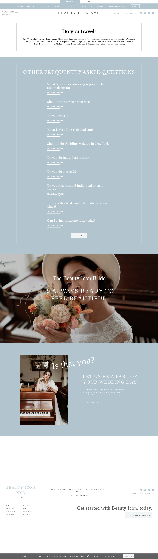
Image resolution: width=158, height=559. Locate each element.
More (79, 235)
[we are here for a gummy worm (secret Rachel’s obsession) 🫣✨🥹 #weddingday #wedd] (32, 539)
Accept (128, 556)
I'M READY (79, 320)
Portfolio (44, 6)
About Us (31, 6)
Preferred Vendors (118, 6)
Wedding (69, 2)
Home (20, 6)
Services (71, 6)
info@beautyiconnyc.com (125, 13)
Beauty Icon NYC (79, 13)
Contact (101, 6)
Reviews (82, 6)
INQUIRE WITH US (92, 403)
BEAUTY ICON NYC (21, 489)
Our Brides (58, 6)
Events (89, 2)
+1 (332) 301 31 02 (79, 496)
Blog (25, 514)
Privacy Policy (114, 556)
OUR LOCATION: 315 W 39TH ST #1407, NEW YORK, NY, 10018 (79, 491)
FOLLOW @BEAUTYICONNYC (139, 515)
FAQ (91, 6)
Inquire (135, 6)
